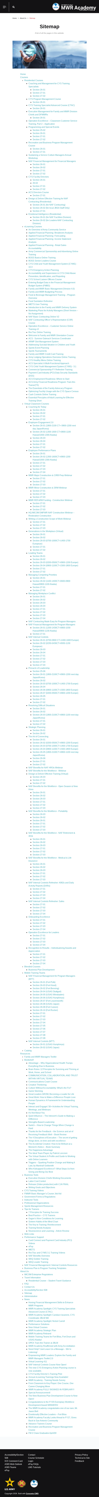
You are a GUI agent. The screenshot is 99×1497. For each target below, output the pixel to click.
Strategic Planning (36, 727)
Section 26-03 (39, 438)
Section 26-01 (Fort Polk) (44, 982)
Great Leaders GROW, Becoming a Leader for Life (51, 1094)
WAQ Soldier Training (38, 1259)
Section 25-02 (39, 130)
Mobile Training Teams (34, 973)
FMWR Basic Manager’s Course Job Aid (42, 1194)
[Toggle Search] (13, 7)
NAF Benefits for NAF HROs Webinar (45, 768)
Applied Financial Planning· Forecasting (46, 236)
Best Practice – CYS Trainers (41, 1215)
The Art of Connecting (38, 736)
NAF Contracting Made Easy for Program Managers (52, 621)
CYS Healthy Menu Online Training (44, 360)
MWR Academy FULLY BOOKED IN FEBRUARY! (51, 1389)
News (27, 1299)
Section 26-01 (39, 90)
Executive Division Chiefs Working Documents (49, 1178)
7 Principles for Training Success (43, 1212)
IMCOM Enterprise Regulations (38, 1274)
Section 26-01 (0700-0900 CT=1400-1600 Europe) (56, 640)
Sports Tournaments (37, 351)
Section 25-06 (39, 671)
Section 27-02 (39, 96)
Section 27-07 (39, 1032)
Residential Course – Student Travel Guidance (49, 1281)
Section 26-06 (39, 758)
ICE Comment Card (14, 1461)
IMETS (31, 1249)
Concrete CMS (32, 1493)
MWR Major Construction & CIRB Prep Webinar (50, 475)
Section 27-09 (39, 1038)
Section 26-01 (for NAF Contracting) (49, 205)
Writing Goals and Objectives (41, 1187)
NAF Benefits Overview (39, 1256)
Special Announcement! (39, 1393)
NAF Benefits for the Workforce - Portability (48, 811)
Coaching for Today (37, 407)
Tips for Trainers (31, 1209)
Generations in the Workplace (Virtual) (45, 531)
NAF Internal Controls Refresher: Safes (46, 901)
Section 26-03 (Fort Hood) (44, 985)
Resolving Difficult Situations (41, 705)
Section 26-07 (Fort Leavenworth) (48, 1001)
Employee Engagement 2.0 (40, 422)
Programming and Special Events (43, 127)
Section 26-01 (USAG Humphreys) (48, 1044)
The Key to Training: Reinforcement (44, 1225)
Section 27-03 (39, 469)
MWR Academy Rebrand (39, 1333)
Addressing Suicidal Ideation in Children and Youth (51, 345)
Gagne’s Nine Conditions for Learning (45, 1218)
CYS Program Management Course (44, 99)
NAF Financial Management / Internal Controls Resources (50, 1265)
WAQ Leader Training (38, 1262)
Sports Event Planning (38, 348)
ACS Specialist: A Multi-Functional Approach (48, 363)
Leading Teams (35, 553)
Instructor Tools (31, 1200)
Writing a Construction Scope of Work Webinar (49, 519)
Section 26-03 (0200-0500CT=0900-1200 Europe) (55, 562)
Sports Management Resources (38, 1206)
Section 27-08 (39, 1035)
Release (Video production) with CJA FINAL (48, 1184)
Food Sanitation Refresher (40, 301)
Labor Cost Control (37, 1181)
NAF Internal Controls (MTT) (41, 1041)
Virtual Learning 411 (37, 1361)
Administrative (30, 1296)
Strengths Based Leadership (41, 1122)
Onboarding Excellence (39, 917)
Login (30, 1461)
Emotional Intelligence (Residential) (44, 214)
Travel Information (32, 1277)
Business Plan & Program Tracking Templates (45, 1268)
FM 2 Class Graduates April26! (42, 1433)
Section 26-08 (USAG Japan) (46, 1004)
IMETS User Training (38, 304)
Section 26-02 (39, 167)
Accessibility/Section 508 (35, 1290)
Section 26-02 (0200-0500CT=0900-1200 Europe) (55, 743)
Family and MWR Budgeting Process (45, 292)
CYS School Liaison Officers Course (45, 279)
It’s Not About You (36, 1113)
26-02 (35, 183)
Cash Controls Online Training (42, 394)
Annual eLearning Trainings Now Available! (48, 1377)
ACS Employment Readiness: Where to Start (48, 379)
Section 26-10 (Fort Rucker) (45, 1010)
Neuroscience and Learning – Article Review (48, 1231)
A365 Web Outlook (13, 1464)
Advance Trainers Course (40, 1424)
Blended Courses (32, 967)
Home (15, 18)
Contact (31, 1455)
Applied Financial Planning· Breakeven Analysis (50, 233)
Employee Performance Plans (42, 450)
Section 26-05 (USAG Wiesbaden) (48, 995)
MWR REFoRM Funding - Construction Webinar (50, 500)
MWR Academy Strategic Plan (42, 1330)
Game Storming (35, 1091)
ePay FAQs (33, 1464)
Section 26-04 (39, 441)
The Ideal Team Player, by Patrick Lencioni (47, 1153)
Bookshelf (29, 1060)
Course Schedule (36, 1458)
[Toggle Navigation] (4, 7)
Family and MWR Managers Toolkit (40, 1057)
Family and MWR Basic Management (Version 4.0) (51, 289)
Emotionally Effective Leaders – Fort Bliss (47, 1414)
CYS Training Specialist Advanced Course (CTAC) (51, 105)
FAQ (26, 1284)
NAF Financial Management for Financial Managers (52, 161)
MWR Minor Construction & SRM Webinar (47, 488)
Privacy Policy (81, 1455)
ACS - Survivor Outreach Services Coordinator (49, 338)
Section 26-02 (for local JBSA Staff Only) (51, 208)
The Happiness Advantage (40, 1150)
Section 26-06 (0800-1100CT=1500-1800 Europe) (55, 690)
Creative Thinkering (37, 1085)
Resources (25, 1054)
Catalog (28, 1050)
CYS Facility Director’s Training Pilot (45, 1374)
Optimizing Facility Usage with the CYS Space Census (53, 391)
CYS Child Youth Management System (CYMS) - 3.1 (52, 366)
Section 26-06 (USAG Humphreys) (48, 998)
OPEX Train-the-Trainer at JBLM (43, 1343)
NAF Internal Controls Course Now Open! (47, 1365)
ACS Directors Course (38, 192)
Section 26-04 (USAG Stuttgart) (47, 991)
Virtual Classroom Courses (36, 404)
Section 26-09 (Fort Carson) (45, 1007)
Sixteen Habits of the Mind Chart (43, 1222)
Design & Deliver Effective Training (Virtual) (48, 774)
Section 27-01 (39, 93)
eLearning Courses (33, 226)
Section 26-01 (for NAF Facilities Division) (52, 217)
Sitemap (28, 1293)
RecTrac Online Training (39, 332)
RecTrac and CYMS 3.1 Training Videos (46, 1253)
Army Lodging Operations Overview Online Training (52, 357)
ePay (30, 1246)
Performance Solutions (38, 1324)
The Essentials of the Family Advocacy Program (50, 388)
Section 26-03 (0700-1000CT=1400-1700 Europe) (55, 684)
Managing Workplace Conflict (41, 593)
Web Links (29, 1234)
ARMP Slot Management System (43, 341)
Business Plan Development (41, 970)
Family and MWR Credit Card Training (45, 354)
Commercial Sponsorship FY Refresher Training (50, 369)
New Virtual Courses (37, 1327)
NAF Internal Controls (38, 637)
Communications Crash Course (42, 1082)
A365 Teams (10, 1467)
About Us (23, 18)
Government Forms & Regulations (39, 1197)
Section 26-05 (39, 696)
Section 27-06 (39, 1029)
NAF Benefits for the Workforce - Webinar (47, 771)
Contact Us (29, 1287)
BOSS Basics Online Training (42, 258)
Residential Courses (33, 80)
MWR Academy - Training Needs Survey (46, 1380)
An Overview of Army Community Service (47, 230)
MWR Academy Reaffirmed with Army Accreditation (51, 1346)
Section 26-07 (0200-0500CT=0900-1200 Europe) (55, 693)
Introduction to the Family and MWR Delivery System (52, 307)
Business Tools (31, 1175)
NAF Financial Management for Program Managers (51, 624)
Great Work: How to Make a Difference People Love (52, 1097)
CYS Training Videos (34, 1190)
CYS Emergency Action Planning (43, 270)
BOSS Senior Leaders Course (42, 261)
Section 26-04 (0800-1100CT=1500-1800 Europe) (55, 565)
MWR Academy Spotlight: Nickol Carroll (46, 1321)
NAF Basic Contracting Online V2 (43, 317)
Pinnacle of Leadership (39, 668)
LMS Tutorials (34, 1467)
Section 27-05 (39, 1026)
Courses (24, 77)
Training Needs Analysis (39, 1228)
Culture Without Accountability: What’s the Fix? (49, 1088)
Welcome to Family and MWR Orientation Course (50, 335)
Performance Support (34, 1237)
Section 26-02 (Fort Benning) (46, 988)
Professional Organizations (36, 1203)
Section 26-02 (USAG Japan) (46, 1047)
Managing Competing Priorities (42, 575)
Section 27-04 (39, 472)
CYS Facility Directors (38, 177)
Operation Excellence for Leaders (43, 932)
